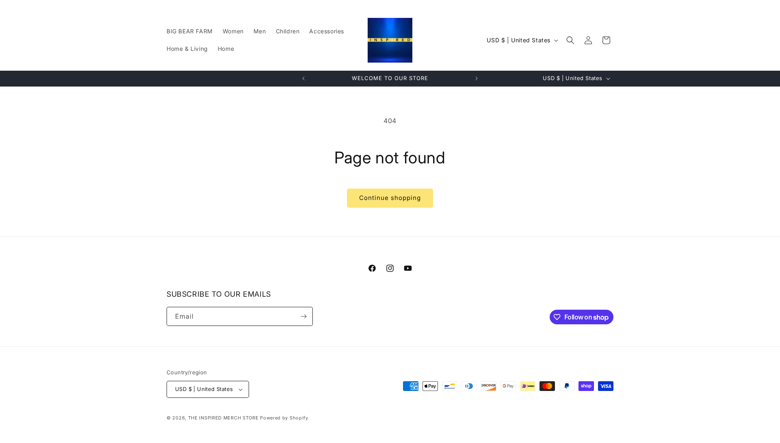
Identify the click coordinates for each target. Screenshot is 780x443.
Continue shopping (390, 198)
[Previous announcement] (303, 78)
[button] (570, 40)
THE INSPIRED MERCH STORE (223, 418)
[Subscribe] (303, 316)
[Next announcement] (476, 78)
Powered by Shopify (284, 418)
